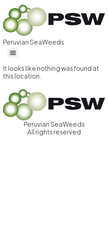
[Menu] (13, 52)
